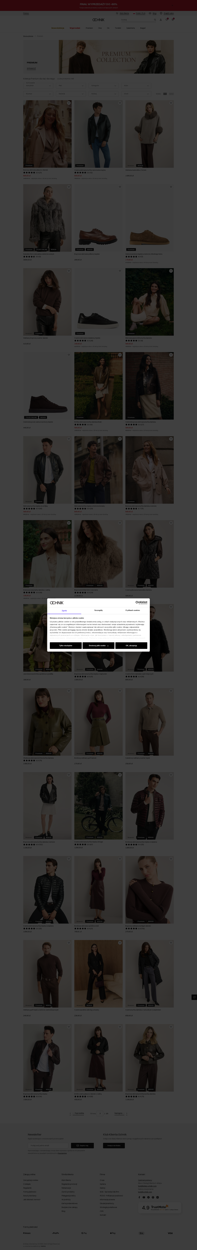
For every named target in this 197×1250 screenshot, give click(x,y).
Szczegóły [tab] (98, 610)
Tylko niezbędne (65, 646)
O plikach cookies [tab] (133, 610)
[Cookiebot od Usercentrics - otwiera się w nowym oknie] (137, 602)
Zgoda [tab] (64, 611)
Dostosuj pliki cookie (97, 646)
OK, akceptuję (131, 646)
